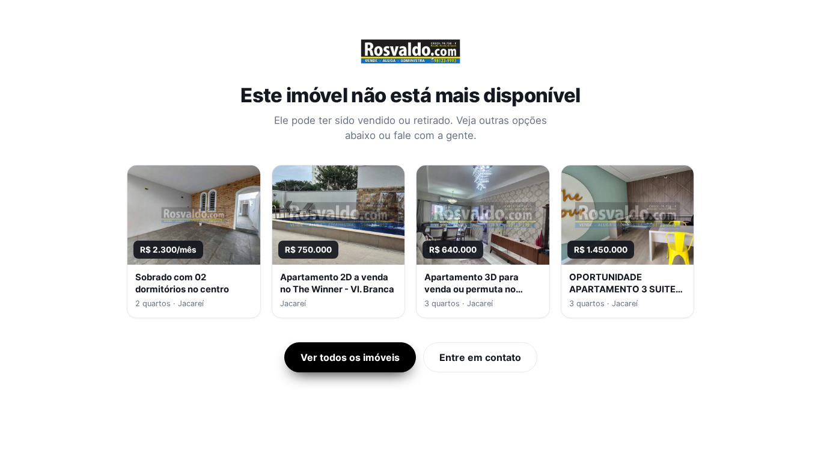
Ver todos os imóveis (350, 357)
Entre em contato (480, 357)
